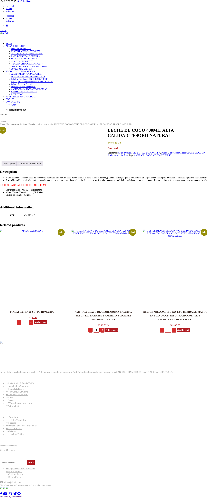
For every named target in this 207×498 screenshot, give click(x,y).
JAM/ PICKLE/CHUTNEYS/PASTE (27, 54)
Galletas (12, 431)
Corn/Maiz (13, 417)
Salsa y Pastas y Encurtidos (23, 84)
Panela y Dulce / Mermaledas (22, 425)
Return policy (14, 477)
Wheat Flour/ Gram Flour (20, 403)
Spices (11, 400)
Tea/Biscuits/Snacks (18, 394)
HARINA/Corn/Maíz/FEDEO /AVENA (28, 76)
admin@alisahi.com (12, 482)
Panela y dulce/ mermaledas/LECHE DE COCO (32, 81)
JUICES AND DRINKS (21, 69)
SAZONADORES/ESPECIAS (24, 92)
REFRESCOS (17, 94)
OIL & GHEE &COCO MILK (24, 59)
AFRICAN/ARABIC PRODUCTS (22, 96)
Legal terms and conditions (21, 468)
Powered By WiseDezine (11, 496)
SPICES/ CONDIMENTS (22, 61)
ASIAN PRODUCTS (15, 46)
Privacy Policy (15, 471)
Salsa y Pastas (15, 428)
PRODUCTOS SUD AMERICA (21, 71)
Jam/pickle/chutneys (18, 386)
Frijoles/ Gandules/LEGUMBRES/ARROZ (29, 79)
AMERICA (139, 155)
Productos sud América (17, 124)
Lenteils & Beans (16, 388)
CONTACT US (13, 102)
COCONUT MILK (162, 155)
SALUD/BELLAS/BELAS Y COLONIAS (29, 89)
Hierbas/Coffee (16, 434)
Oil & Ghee (13, 405)
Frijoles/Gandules (17, 420)
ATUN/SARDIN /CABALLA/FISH (26, 74)
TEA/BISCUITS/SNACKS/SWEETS (27, 64)
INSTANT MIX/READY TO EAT (25, 51)
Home (2, 124)
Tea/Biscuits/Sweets (18, 391)
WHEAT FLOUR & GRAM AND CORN (29, 66)
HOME (9, 43)
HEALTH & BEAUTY (21, 48)
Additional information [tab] (30, 163)
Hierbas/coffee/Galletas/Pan (23, 86)
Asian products (124, 153)
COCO (149, 155)
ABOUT (10, 99)
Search (31, 462)
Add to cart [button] (40, 322)
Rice (10, 397)
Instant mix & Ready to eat (21, 383)
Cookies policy (15, 474)
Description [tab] (9, 163)
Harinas (12, 422)
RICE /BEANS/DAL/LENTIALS (25, 56)
